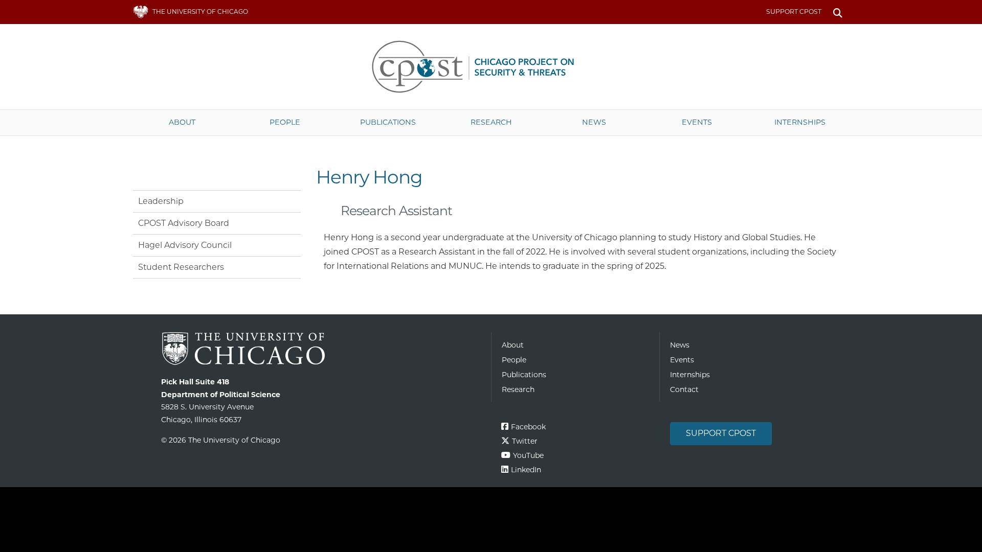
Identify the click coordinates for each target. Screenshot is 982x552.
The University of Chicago (322, 348)
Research (491, 122)
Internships (799, 122)
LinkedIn (526, 469)
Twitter (525, 441)
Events (697, 122)
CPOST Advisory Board (183, 223)
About (182, 122)
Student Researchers (181, 267)
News (594, 122)
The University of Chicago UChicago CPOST (491, 66)
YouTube (528, 455)
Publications (388, 122)
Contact (684, 389)
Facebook (528, 426)
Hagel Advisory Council (185, 245)
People (285, 122)
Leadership (161, 201)
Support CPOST (793, 11)
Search (837, 12)
